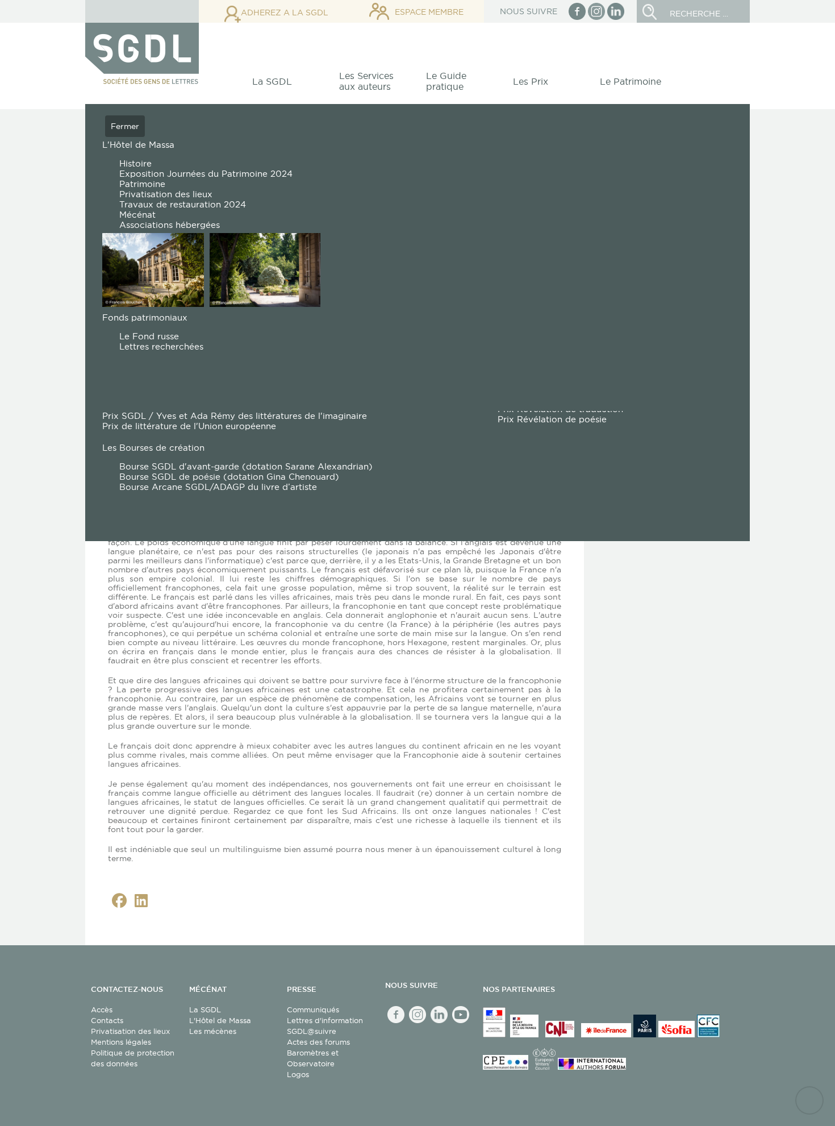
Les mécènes (212, 1031)
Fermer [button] (125, 126)
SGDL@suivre (311, 1031)
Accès (101, 1009)
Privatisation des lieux (130, 1031)
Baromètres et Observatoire (313, 1058)
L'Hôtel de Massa (220, 1020)
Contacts (107, 1020)
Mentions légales (121, 1042)
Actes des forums (318, 1042)
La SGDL (205, 1009)
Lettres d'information (325, 1020)
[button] (278, 84)
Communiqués (313, 1009)
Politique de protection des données (132, 1058)
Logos (298, 1074)
